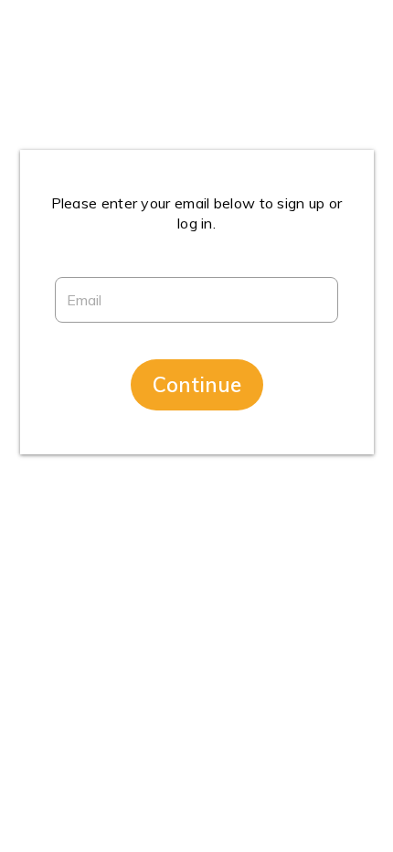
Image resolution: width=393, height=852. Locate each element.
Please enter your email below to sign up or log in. (197, 213)
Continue (197, 384)
